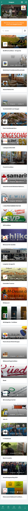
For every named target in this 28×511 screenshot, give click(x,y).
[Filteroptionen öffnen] (25, 31)
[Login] (26, 2)
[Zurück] (1, 2)
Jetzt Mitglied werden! (16, 24)
